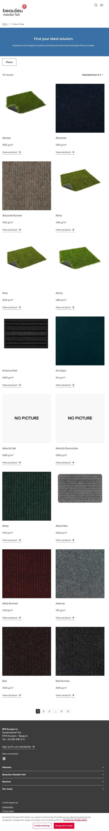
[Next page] (68, 711)
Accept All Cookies (64, 825)
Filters (9, 62)
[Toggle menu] (103, 767)
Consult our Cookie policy (75, 820)
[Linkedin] (4, 758)
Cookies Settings (42, 825)
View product (9, 152)
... (55, 711)
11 (61, 711)
